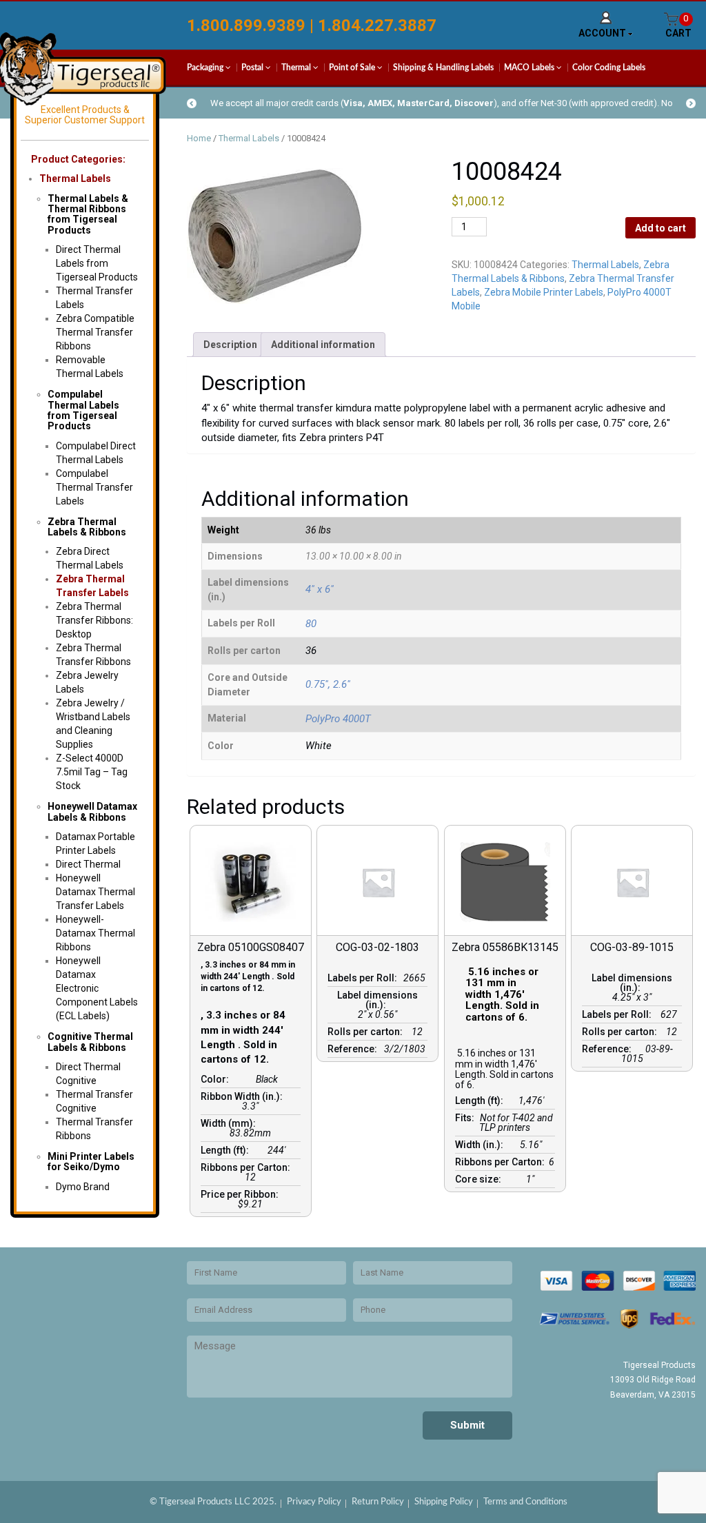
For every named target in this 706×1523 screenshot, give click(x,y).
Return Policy (378, 1502)
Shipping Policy (443, 1502)
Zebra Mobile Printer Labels (543, 292)
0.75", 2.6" (327, 684)
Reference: (354, 1049)
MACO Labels (530, 67)
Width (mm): (230, 1123)
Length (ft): (227, 1150)
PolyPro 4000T (338, 719)
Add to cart (660, 228)
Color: (217, 1079)
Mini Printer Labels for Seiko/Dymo (91, 1161)
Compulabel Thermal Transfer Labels (94, 487)
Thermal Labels (75, 178)
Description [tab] (230, 344)
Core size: (480, 1179)
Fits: (466, 1118)
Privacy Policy (314, 1502)
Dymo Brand (83, 1186)
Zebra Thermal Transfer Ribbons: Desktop (94, 620)
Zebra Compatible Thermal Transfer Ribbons (95, 332)
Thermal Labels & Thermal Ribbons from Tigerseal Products (88, 214)
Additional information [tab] (323, 344)
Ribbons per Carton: (247, 1167)
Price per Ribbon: (242, 1194)
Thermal (297, 67)
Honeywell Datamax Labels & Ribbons (92, 811)
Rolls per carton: (367, 1031)
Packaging (206, 67)
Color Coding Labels (608, 67)
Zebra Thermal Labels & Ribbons (87, 527)
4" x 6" (319, 589)
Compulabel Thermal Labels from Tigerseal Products (83, 410)
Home (199, 138)
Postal (253, 67)
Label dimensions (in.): (377, 1000)
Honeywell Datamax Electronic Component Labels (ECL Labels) (97, 988)
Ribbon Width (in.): (244, 1096)
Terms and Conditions (525, 1502)
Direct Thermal (88, 864)
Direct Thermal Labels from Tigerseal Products (97, 263)
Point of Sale (353, 67)
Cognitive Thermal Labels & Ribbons (90, 1041)
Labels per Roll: (364, 978)
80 (310, 623)
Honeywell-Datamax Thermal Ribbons (95, 933)
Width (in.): (481, 1144)
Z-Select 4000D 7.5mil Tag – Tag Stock (92, 772)
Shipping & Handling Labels (443, 67)
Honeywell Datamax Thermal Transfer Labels (95, 891)
